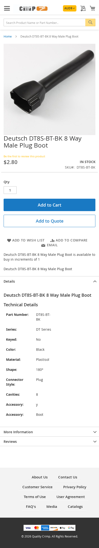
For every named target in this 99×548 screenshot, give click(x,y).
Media (51, 506)
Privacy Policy (74, 486)
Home (8, 36)
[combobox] (49, 22)
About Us (40, 477)
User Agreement (70, 496)
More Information (18, 432)
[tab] (49, 281)
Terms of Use (35, 496)
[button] (69, 8)
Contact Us (67, 477)
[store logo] (31, 8)
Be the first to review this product (24, 156)
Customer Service (37, 486)
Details (9, 281)
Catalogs (75, 506)
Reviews (10, 441)
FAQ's (31, 506)
